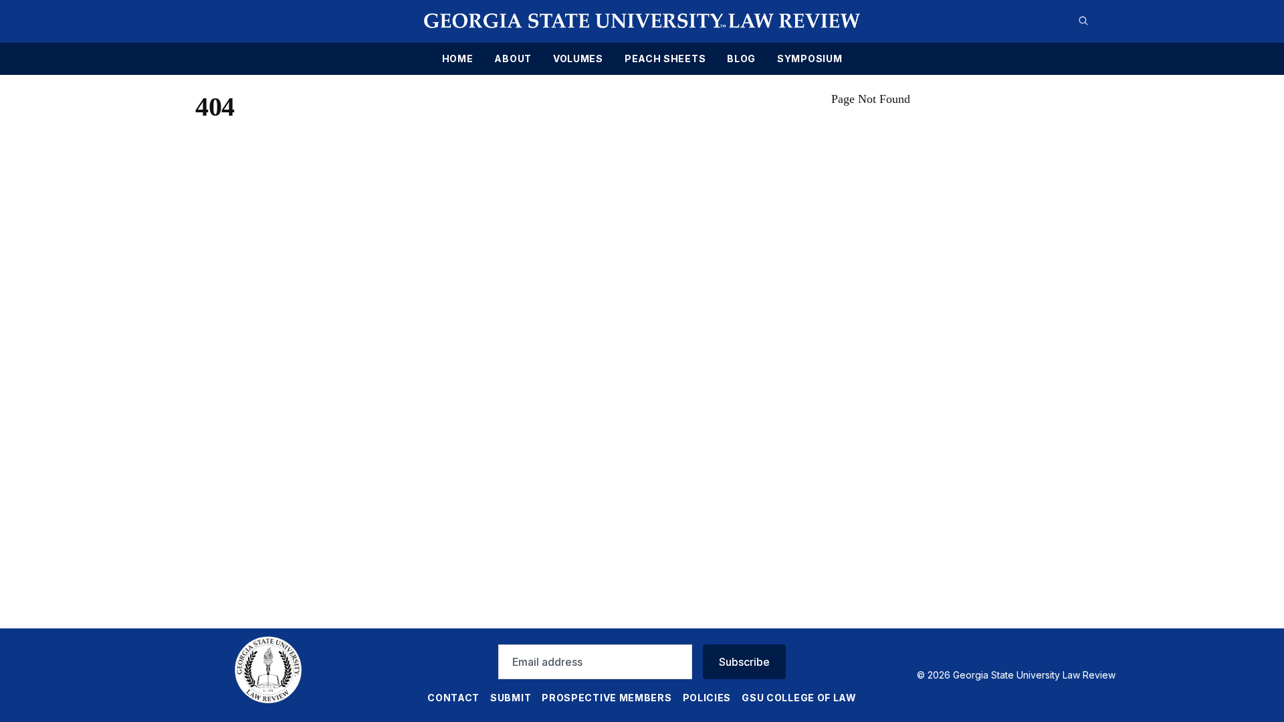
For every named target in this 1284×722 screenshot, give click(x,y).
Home (457, 58)
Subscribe (744, 662)
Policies (707, 697)
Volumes (578, 58)
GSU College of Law (799, 697)
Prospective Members (606, 697)
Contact (453, 697)
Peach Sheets (665, 58)
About (513, 58)
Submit (510, 697)
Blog (741, 58)
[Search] (1083, 20)
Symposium (809, 58)
